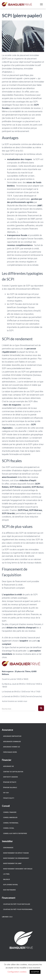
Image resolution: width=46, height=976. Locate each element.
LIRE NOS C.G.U (7, 917)
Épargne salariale (10, 787)
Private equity (8, 798)
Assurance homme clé (11, 747)
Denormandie (8, 847)
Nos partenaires (9, 890)
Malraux (6, 879)
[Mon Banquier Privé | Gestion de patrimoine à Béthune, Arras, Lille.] (18, 4)
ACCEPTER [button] (35, 972)
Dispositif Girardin (10, 777)
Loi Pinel (6, 874)
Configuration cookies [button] (17, 972)
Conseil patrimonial (11, 823)
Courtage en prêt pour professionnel (18, 909)
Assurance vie (8, 766)
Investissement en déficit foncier (16, 853)
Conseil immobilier (10, 817)
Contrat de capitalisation (13, 772)
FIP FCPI (6, 793)
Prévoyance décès (10, 752)
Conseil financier (9, 812)
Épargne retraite (9, 782)
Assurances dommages (12, 741)
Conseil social (8, 828)
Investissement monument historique (17, 869)
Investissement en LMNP (12, 863)
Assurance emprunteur (12, 736)
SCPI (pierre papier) (10, 885)
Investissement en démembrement (16, 858)
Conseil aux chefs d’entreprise (15, 833)
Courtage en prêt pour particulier (16, 904)
